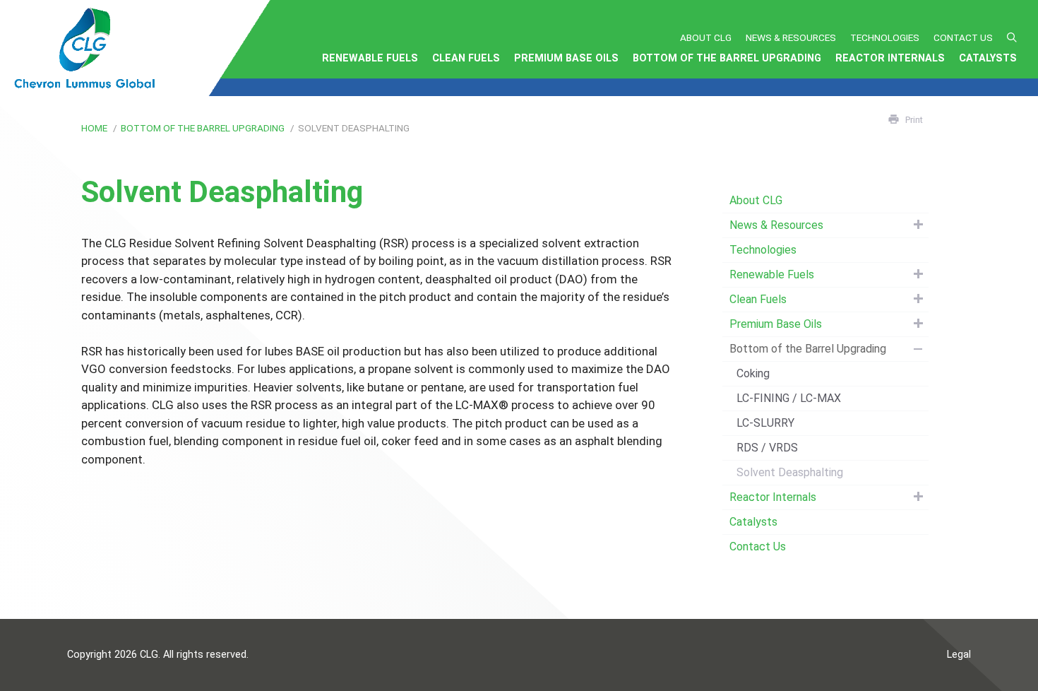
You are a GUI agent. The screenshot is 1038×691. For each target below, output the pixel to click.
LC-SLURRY (765, 423)
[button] (1012, 37)
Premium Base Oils (566, 58)
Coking (753, 373)
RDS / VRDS (767, 447)
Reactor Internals (890, 58)
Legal (959, 655)
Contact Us (963, 37)
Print (914, 119)
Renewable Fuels (370, 58)
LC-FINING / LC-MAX (788, 398)
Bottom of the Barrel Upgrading (727, 58)
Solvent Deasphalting (789, 472)
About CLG (706, 37)
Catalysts (988, 58)
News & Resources (791, 37)
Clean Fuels (466, 58)
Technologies (884, 37)
